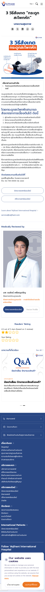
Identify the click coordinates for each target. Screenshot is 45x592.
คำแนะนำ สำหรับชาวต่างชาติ (11, 478)
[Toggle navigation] (42, 4)
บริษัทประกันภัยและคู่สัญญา (11, 482)
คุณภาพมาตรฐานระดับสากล (11, 453)
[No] (42, 553)
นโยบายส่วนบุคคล (13, 585)
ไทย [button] (31, 4)
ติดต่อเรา (4, 513)
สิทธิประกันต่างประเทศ (9, 532)
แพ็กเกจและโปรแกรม (8, 472)
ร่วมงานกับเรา (6, 519)
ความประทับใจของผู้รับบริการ (11, 456)
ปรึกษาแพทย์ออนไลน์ (22, 199)
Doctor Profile (32, 309)
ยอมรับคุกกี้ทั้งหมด (31, 585)
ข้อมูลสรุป (5, 447)
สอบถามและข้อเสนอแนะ (10, 510)
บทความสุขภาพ (8, 379)
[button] (21, 405)
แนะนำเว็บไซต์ (6, 516)
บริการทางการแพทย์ (8, 469)
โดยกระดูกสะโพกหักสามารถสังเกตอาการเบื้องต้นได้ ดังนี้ (22, 87)
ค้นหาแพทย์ (5, 494)
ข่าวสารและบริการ (7, 459)
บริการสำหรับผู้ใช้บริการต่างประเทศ (14, 535)
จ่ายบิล (3, 500)
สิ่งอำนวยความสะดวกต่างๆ (11, 475)
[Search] (36, 4)
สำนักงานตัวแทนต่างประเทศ (11, 450)
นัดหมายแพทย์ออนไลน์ (22, 191)
